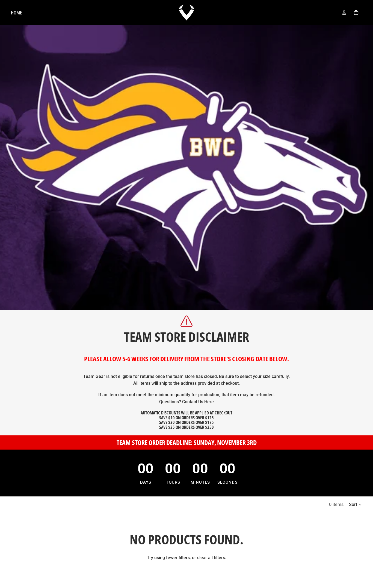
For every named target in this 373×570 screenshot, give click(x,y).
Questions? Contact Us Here (186, 401)
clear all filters (211, 557)
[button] (355, 505)
